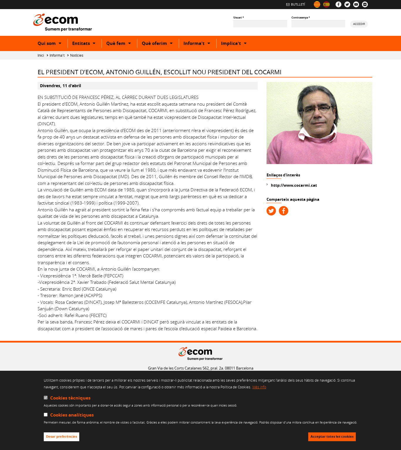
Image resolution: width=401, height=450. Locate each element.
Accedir (359, 24)
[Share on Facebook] (283, 210)
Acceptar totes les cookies (332, 436)
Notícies (76, 55)
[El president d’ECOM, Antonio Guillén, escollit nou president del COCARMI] (317, 4)
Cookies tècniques (70, 398)
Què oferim (160, 44)
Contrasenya (301, 17)
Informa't (199, 44)
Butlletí (298, 4)
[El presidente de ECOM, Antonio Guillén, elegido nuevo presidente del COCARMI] (326, 4)
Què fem (121, 44)
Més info (259, 387)
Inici (41, 55)
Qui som (53, 44)
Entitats (87, 44)
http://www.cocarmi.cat (294, 185)
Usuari (238, 17)
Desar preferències (61, 436)
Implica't (237, 44)
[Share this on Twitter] (271, 210)
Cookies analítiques (72, 415)
